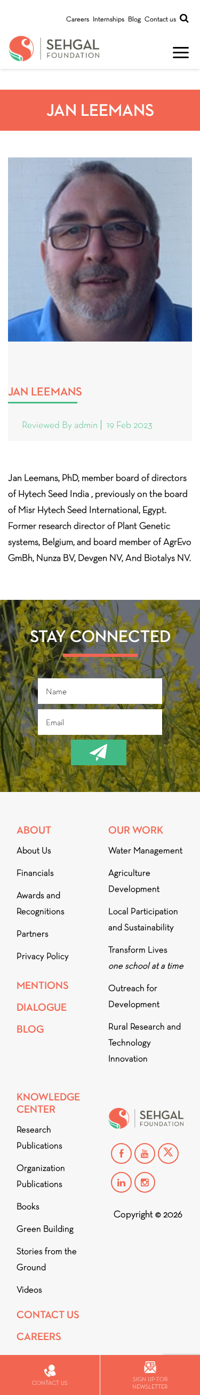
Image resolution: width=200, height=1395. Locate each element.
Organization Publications (41, 1176)
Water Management (145, 850)
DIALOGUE (42, 1007)
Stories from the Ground (47, 1259)
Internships (108, 18)
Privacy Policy (43, 956)
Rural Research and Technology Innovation (144, 1042)
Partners (33, 933)
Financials (35, 872)
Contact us (160, 18)
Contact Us (48, 1315)
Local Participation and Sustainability (143, 919)
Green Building (45, 1228)
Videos (29, 1289)
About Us (34, 850)
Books (28, 1206)
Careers (77, 18)
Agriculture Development (133, 880)
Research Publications (39, 1137)
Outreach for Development (133, 996)
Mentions (43, 985)
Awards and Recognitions (41, 903)
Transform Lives (145, 957)
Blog (134, 18)
